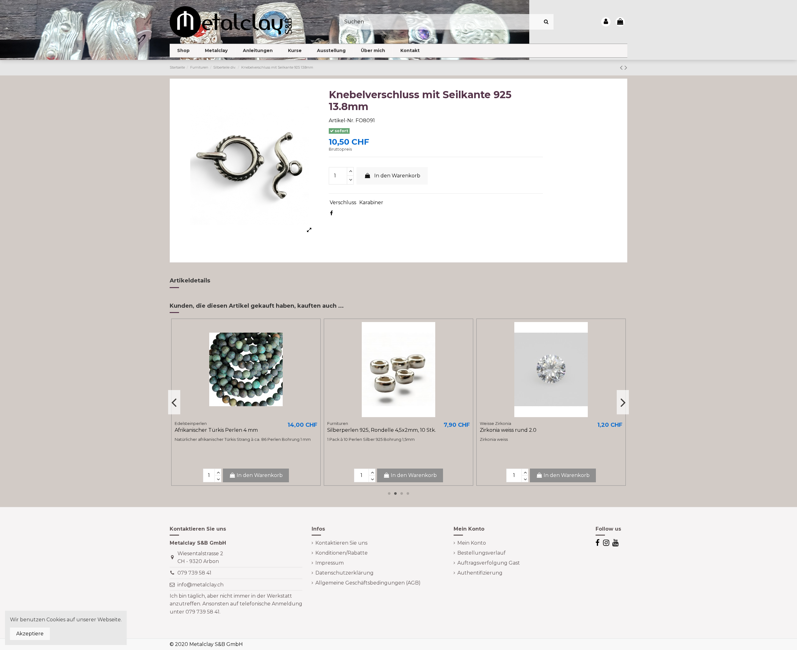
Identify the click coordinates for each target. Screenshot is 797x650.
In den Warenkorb (397, 176)
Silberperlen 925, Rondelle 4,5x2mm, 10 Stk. (381, 430)
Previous (174, 402)
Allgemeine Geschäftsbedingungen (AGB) (368, 583)
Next (623, 402)
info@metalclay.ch (200, 585)
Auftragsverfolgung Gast (488, 563)
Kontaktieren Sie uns (341, 543)
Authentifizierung (479, 573)
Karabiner (371, 202)
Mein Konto (471, 543)
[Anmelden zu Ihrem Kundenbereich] (606, 21)
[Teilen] (331, 213)
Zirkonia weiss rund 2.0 (508, 430)
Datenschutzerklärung (344, 573)
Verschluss (343, 202)
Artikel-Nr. (341, 120)
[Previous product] (622, 67)
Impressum (329, 563)
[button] (216, 50)
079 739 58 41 (194, 573)
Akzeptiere (30, 634)
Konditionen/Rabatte (341, 553)
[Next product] (626, 67)
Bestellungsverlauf (481, 553)
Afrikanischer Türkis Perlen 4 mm (216, 430)
